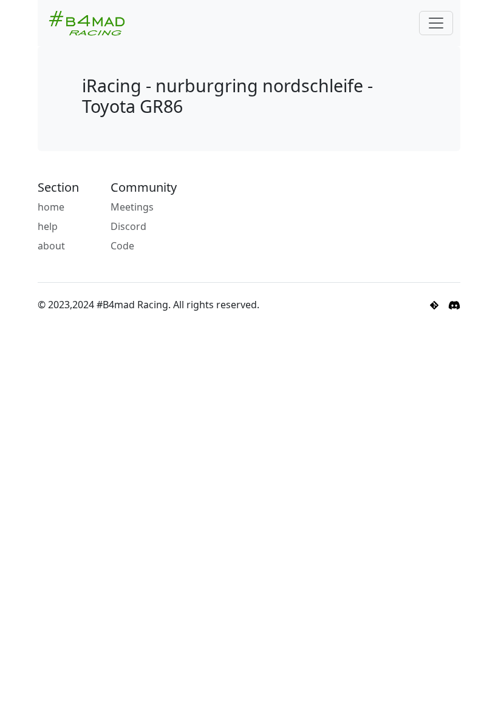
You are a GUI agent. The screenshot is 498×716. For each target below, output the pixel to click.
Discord (128, 226)
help (48, 226)
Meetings (132, 207)
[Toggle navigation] (436, 23)
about (51, 245)
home (51, 207)
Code (122, 245)
